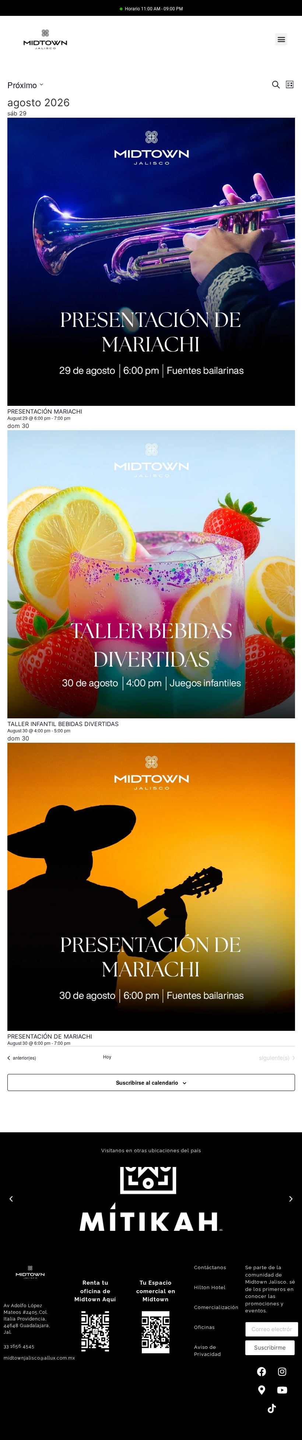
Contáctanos (210, 1267)
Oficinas (204, 1327)
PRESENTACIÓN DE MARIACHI (49, 1036)
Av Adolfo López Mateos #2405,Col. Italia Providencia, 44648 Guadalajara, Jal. (27, 1319)
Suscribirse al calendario (147, 1082)
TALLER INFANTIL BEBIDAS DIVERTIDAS (63, 724)
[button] (281, 39)
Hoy (107, 1057)
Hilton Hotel (210, 1287)
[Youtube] (282, 1390)
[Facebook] (262, 1372)
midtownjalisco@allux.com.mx (39, 1358)
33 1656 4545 (19, 1346)
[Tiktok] (272, 1408)
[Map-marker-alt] (262, 1390)
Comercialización (216, 1307)
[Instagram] (282, 1372)
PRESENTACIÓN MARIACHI (44, 411)
